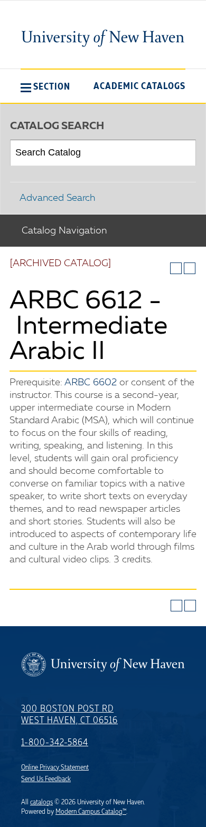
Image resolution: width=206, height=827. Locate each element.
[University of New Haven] (103, 38)
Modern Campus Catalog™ (90, 811)
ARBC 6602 (90, 382)
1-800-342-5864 (54, 742)
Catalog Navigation (64, 231)
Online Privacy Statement (55, 767)
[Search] (183, 153)
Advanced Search (57, 198)
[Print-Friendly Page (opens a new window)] (176, 268)
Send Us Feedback (46, 779)
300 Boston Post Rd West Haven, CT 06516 (69, 714)
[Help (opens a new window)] (189, 268)
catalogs (41, 802)
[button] (45, 86)
